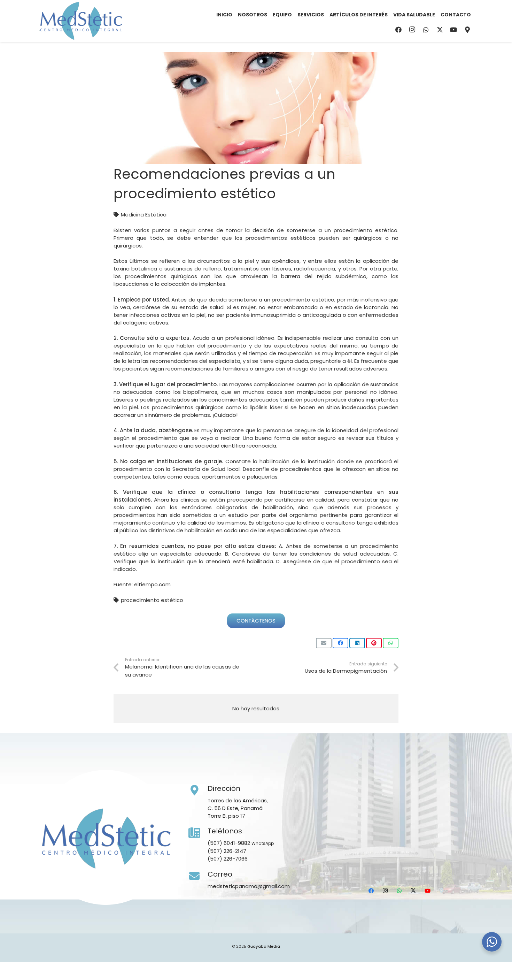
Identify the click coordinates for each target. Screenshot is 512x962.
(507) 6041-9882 (229, 843)
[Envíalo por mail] (324, 643)
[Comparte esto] (340, 643)
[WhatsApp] (426, 29)
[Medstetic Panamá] (80, 21)
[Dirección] (198, 790)
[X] (440, 29)
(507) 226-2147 (227, 851)
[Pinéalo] (374, 643)
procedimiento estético (152, 600)
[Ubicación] (467, 29)
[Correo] (198, 876)
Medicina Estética (143, 214)
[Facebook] (398, 29)
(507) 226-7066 (228, 858)
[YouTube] (453, 29)
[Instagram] (412, 29)
